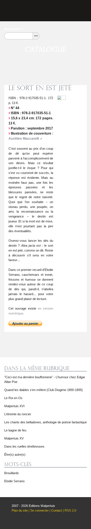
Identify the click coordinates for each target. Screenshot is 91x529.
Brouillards (11, 473)
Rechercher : (13, 29)
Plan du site (20, 510)
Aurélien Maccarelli (23, 138)
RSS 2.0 (70, 510)
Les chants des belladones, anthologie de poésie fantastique (45, 422)
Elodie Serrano (14, 481)
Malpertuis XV (14, 438)
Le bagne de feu (15, 430)
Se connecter (39, 510)
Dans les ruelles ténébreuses (24, 446)
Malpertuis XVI (14, 406)
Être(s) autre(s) (14, 454)
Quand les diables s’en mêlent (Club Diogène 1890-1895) (43, 390)
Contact (56, 510)
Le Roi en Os (13, 398)
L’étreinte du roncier (17, 414)
